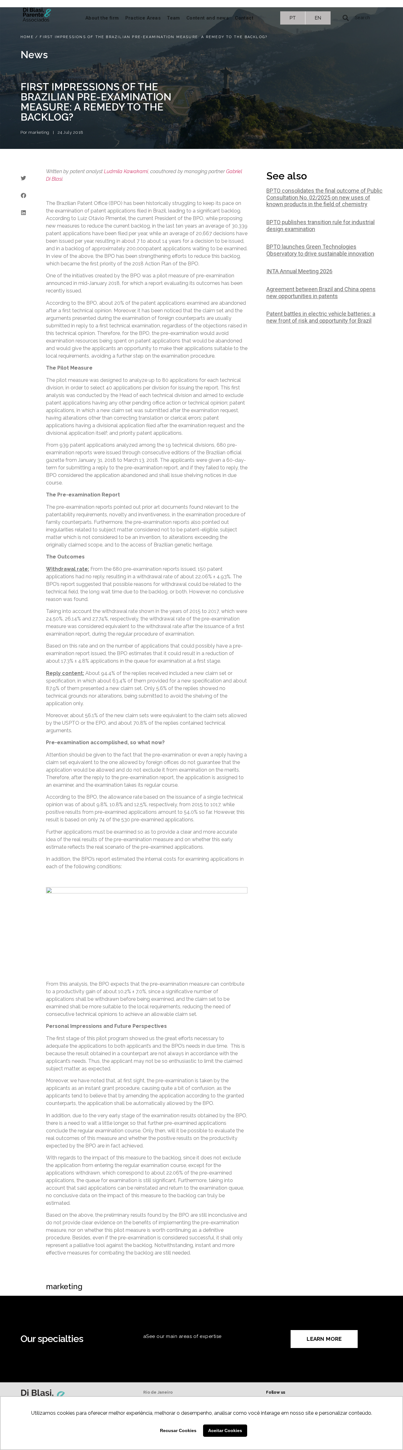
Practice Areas (143, 18)
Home (27, 37)
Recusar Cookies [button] (178, 1430)
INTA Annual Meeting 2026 (299, 271)
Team (173, 18)
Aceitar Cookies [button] (225, 1430)
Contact (244, 18)
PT (293, 18)
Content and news (207, 18)
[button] (23, 178)
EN (318, 18)
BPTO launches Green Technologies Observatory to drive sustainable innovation (320, 250)
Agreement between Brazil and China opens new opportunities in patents (321, 292)
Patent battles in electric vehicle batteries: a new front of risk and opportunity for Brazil (320, 317)
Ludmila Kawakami (126, 171)
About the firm (102, 18)
